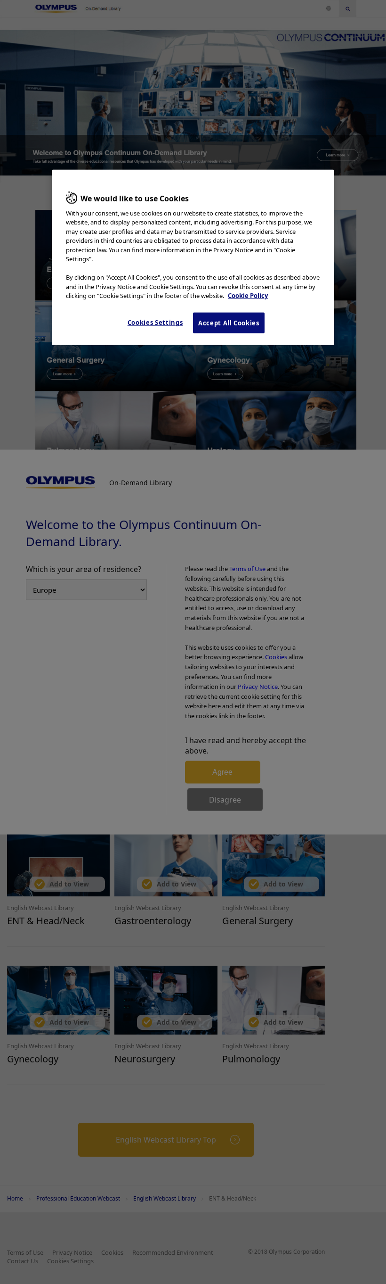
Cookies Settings (155, 322)
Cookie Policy (248, 295)
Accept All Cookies (228, 323)
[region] (193, 257)
